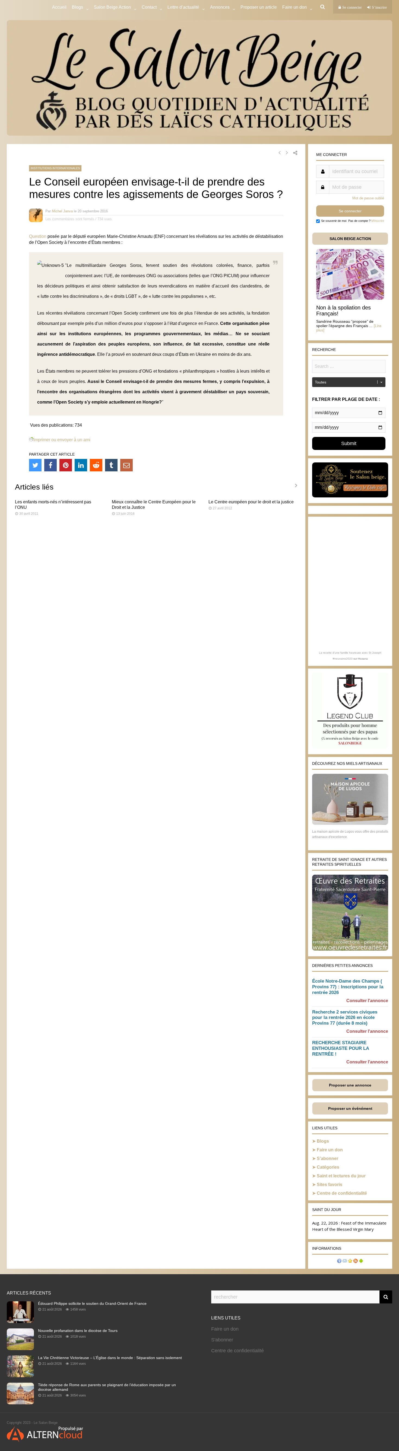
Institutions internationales (55, 168)
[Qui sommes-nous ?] (339, 1261)
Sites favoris (329, 1184)
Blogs (77, 7)
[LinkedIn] (81, 465)
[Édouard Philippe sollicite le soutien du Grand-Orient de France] (20, 1321)
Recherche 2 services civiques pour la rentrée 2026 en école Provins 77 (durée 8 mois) (344, 1017)
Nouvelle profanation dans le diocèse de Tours (78, 1330)
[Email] (126, 465)
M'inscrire (377, 220)
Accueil (59, 7)
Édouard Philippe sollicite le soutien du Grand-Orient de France (92, 1303)
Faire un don (330, 1150)
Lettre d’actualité (183, 7)
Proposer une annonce (350, 1085)
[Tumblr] (111, 465)
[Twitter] (35, 465)
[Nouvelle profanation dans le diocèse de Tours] (20, 1348)
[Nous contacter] (345, 1261)
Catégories (328, 1167)
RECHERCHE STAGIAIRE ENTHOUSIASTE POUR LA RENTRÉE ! (340, 1048)
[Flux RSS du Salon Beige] (355, 1261)
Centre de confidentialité (342, 1193)
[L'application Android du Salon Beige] (361, 1261)
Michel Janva (62, 211)
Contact (149, 7)
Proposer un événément (350, 1108)
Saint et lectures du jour (341, 1176)
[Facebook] (50, 465)
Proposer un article (258, 7)
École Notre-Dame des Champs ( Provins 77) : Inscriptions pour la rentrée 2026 (347, 987)
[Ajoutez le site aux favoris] (350, 1261)
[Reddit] (96, 465)
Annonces (220, 7)
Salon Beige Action (112, 7)
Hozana (363, 658)
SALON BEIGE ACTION (350, 238)
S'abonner (222, 1340)
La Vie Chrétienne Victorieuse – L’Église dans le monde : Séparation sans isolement (110, 1358)
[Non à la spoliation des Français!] (350, 298)
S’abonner (327, 1158)
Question (37, 236)
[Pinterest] (65, 465)
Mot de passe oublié (368, 198)
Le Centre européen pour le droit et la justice (251, 502)
